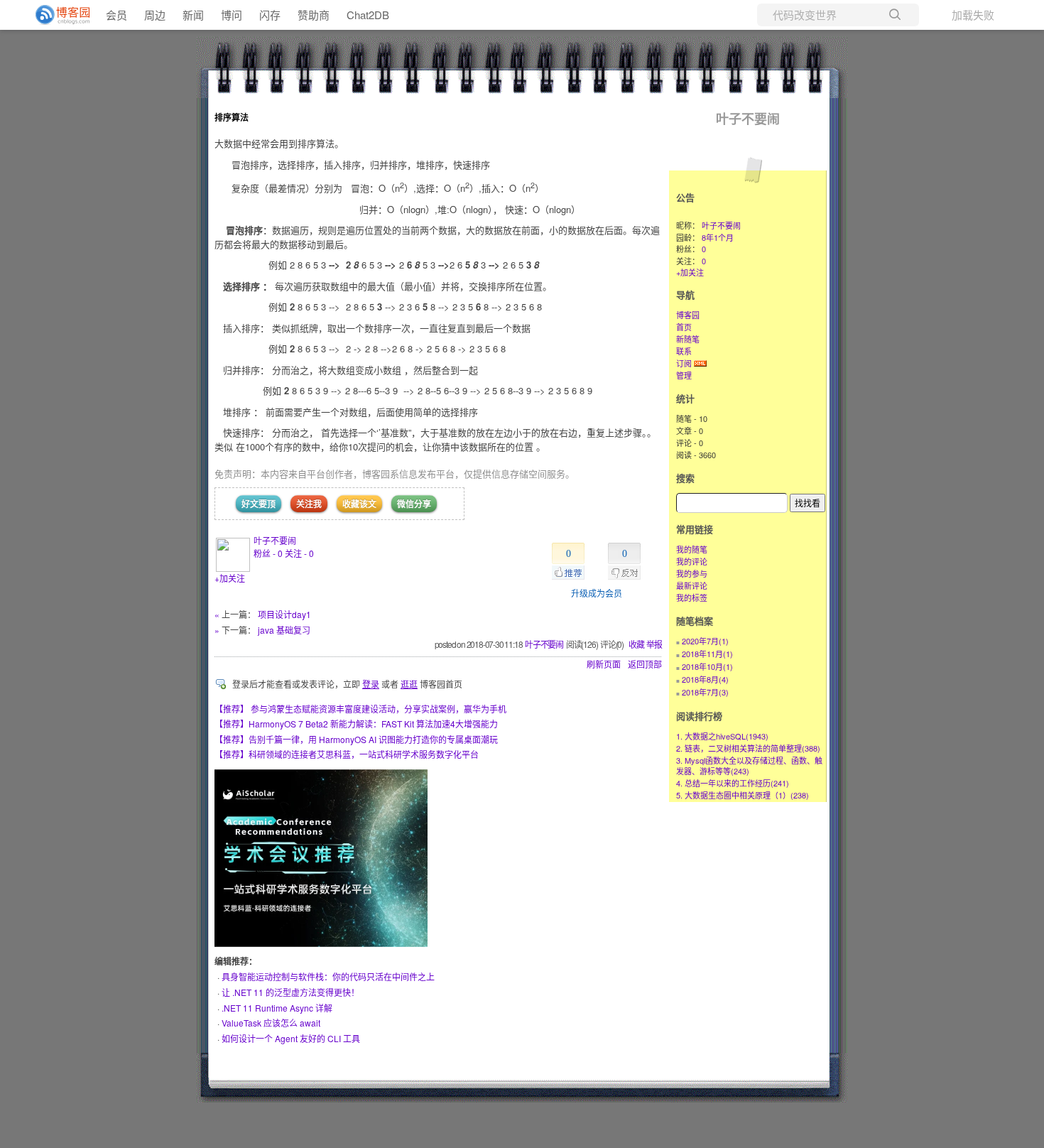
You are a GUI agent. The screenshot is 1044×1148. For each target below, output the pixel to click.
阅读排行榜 (699, 715)
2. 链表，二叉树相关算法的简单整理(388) (748, 748)
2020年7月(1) (705, 640)
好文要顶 (258, 503)
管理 (684, 375)
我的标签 (691, 597)
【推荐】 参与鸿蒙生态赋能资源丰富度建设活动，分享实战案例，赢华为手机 (360, 709)
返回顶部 (645, 664)
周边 (154, 14)
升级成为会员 (596, 593)
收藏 (636, 644)
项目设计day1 (284, 614)
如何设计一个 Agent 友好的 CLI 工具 (291, 1038)
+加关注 (229, 578)
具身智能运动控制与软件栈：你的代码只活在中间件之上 (328, 976)
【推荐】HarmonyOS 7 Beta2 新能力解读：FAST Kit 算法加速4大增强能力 (356, 724)
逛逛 (409, 684)
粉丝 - (268, 553)
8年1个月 (718, 237)
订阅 (684, 363)
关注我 (309, 503)
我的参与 (691, 573)
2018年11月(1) (707, 653)
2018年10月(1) (707, 666)
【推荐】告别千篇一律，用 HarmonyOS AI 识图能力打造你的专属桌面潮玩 (356, 739)
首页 (684, 326)
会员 (116, 14)
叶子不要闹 (275, 540)
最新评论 (691, 585)
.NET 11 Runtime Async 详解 (277, 1008)
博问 (231, 14)
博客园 (688, 314)
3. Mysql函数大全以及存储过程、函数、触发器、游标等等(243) (749, 765)
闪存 (270, 14)
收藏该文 (359, 503)
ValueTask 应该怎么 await (271, 1023)
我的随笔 (691, 549)
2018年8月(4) (705, 679)
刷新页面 (604, 664)
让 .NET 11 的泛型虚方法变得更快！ (290, 992)
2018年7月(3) (705, 692)
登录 (370, 684)
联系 (684, 351)
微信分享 (414, 503)
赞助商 (314, 14)
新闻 (193, 14)
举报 (654, 644)
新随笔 (688, 339)
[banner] (56, 15)
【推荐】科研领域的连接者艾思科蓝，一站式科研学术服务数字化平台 (346, 754)
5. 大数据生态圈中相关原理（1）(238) (742, 795)
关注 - (299, 553)
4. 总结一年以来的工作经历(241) (732, 783)
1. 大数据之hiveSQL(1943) (722, 736)
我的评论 (691, 561)
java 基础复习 (284, 630)
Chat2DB (368, 14)
